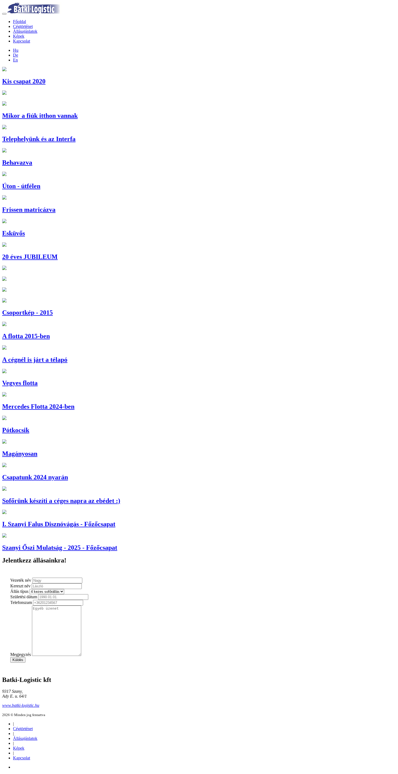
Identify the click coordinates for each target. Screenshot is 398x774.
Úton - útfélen (21, 186)
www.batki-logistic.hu (20, 705)
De (15, 55)
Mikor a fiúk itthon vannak (40, 115)
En (15, 60)
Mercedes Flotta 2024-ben (38, 406)
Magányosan (19, 453)
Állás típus (19, 591)
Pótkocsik (15, 430)
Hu (15, 50)
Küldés (17, 660)
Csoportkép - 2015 (27, 312)
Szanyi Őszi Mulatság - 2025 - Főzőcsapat (59, 547)
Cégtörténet (23, 26)
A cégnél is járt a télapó (34, 359)
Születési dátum (23, 596)
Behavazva (17, 162)
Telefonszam (21, 602)
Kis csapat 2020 (23, 81)
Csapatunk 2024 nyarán (35, 477)
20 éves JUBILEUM (30, 256)
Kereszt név (20, 586)
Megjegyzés (20, 654)
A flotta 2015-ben (26, 336)
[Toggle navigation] (4, 14)
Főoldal (19, 21)
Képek (18, 36)
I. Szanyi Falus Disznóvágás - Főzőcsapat (58, 524)
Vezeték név (20, 580)
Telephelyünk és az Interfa (39, 138)
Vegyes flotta (20, 382)
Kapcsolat (21, 41)
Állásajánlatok (25, 31)
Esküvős (13, 233)
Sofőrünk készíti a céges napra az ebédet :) (61, 500)
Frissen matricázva (29, 209)
